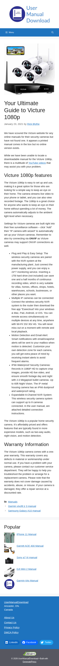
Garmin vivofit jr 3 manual (22, 506)
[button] (52, 32)
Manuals (12, 501)
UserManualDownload (16, 602)
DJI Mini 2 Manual (26, 569)
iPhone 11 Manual (26, 534)
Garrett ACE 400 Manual (30, 546)
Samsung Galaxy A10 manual (24, 510)
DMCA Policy (11, 632)
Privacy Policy (11, 627)
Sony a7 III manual (27, 557)
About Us (9, 617)
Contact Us (10, 622)
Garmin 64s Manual (27, 580)
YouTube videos (37, 163)
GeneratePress (29, 661)
